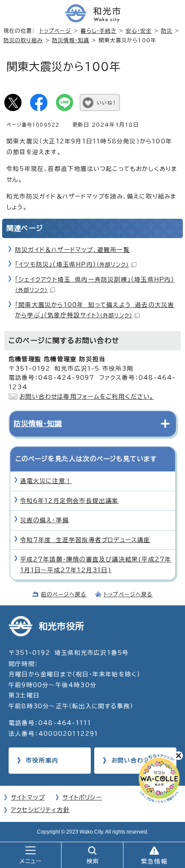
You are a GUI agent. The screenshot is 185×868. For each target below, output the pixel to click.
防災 (166, 30)
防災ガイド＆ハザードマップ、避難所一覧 (72, 250)
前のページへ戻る (63, 594)
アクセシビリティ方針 (40, 810)
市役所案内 (42, 760)
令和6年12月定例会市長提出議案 (69, 501)
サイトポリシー (82, 797)
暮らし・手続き (98, 30)
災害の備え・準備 (44, 520)
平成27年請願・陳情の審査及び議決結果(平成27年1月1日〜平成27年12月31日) (96, 564)
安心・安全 (138, 30)
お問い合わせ (130, 760)
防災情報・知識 (70, 40)
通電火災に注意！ (46, 481)
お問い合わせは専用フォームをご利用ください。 (86, 397)
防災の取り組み (23, 40)
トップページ (55, 30)
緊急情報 (154, 862)
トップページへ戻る (128, 594)
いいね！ (107, 102)
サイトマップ (28, 797)
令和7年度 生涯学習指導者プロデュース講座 (85, 540)
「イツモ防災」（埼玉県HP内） (72, 264)
